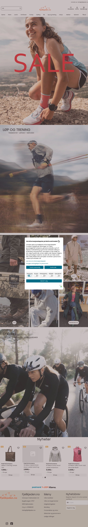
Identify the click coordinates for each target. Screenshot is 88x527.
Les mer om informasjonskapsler (36, 261)
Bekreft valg (44, 281)
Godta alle (53, 267)
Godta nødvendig (35, 267)
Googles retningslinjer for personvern (37, 263)
